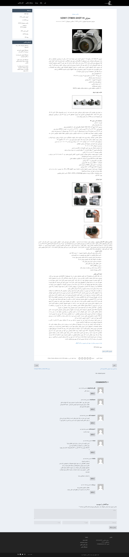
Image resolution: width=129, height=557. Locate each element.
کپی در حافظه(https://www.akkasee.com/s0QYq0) (59, 358)
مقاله (41, 3)
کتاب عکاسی (20, 3)
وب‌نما (36, 3)
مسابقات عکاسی (29, 3)
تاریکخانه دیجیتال (24, 26)
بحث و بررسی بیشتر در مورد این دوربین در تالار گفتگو (89, 343)
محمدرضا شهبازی (87, 21)
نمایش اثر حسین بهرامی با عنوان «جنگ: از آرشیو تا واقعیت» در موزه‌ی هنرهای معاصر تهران (22, 68)
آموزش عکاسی (25, 17)
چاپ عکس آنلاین (83, 545)
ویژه (27, 37)
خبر (45, 3)
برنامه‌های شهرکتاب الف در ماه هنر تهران (22, 46)
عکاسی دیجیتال (70, 21)
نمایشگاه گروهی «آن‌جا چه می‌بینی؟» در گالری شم (22, 51)
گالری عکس (25, 31)
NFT (25, 14)
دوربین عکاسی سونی (107, 351)
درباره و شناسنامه (83, 542)
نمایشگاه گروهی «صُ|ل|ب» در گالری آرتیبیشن (22, 55)
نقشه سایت (85, 540)
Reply (92, 394)
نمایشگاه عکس (84, 547)
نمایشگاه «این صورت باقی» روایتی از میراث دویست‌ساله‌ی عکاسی (22, 61)
